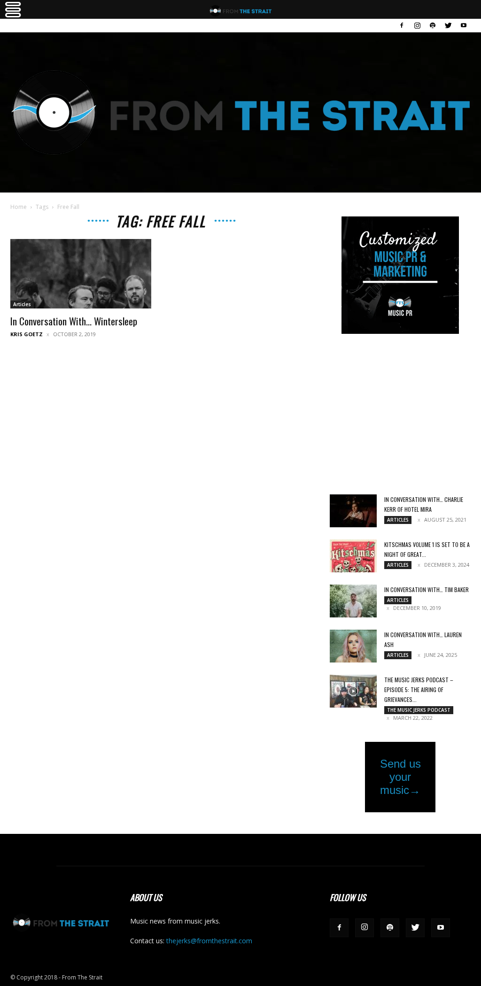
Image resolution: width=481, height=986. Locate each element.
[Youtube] (464, 25)
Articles (22, 304)
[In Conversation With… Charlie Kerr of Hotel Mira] (353, 510)
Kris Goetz (26, 334)
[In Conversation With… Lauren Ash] (353, 646)
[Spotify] (433, 25)
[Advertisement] (400, 415)
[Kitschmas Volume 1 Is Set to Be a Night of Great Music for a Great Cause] (353, 555)
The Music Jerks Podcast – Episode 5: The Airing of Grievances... (418, 689)
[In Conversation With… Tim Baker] (353, 601)
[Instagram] (417, 25)
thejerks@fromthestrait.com (209, 940)
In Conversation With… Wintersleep (73, 321)
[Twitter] (448, 25)
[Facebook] (402, 25)
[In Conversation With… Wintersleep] (80, 273)
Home (18, 207)
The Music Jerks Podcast (418, 710)
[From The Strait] (240, 112)
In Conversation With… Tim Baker (426, 589)
